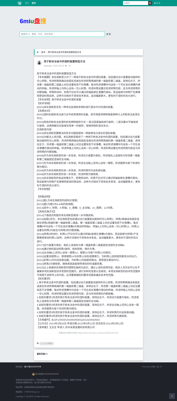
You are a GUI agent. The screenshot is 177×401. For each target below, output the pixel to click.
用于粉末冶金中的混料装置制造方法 (64, 52)
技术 (33, 3)
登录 (158, 3)
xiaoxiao (48, 66)
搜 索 (108, 34)
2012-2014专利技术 (47, 343)
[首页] (38, 52)
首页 (26, 3)
